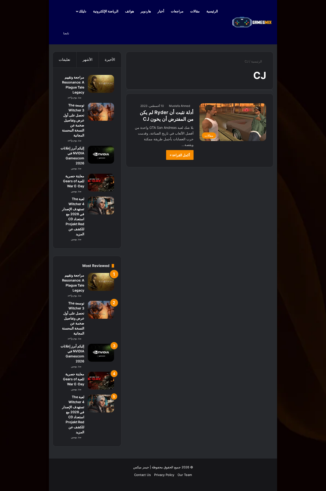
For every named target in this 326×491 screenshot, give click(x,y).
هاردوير (146, 11)
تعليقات (64, 59)
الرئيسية (212, 11)
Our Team (185, 475)
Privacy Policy (164, 475)
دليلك (82, 11)
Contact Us (142, 475)
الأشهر (87, 59)
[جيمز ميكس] (252, 22)
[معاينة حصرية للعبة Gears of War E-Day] (101, 183)
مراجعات (177, 11)
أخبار (161, 11)
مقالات (195, 11)
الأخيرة (110, 59)
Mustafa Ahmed (179, 106)
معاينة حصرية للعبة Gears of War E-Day (73, 181)
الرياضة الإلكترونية (105, 11)
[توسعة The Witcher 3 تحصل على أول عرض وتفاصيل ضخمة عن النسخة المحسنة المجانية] (101, 112)
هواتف (129, 11)
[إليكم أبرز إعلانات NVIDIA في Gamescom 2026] (101, 155)
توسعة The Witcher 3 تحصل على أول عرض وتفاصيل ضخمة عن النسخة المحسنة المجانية (73, 120)
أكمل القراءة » (180, 155)
